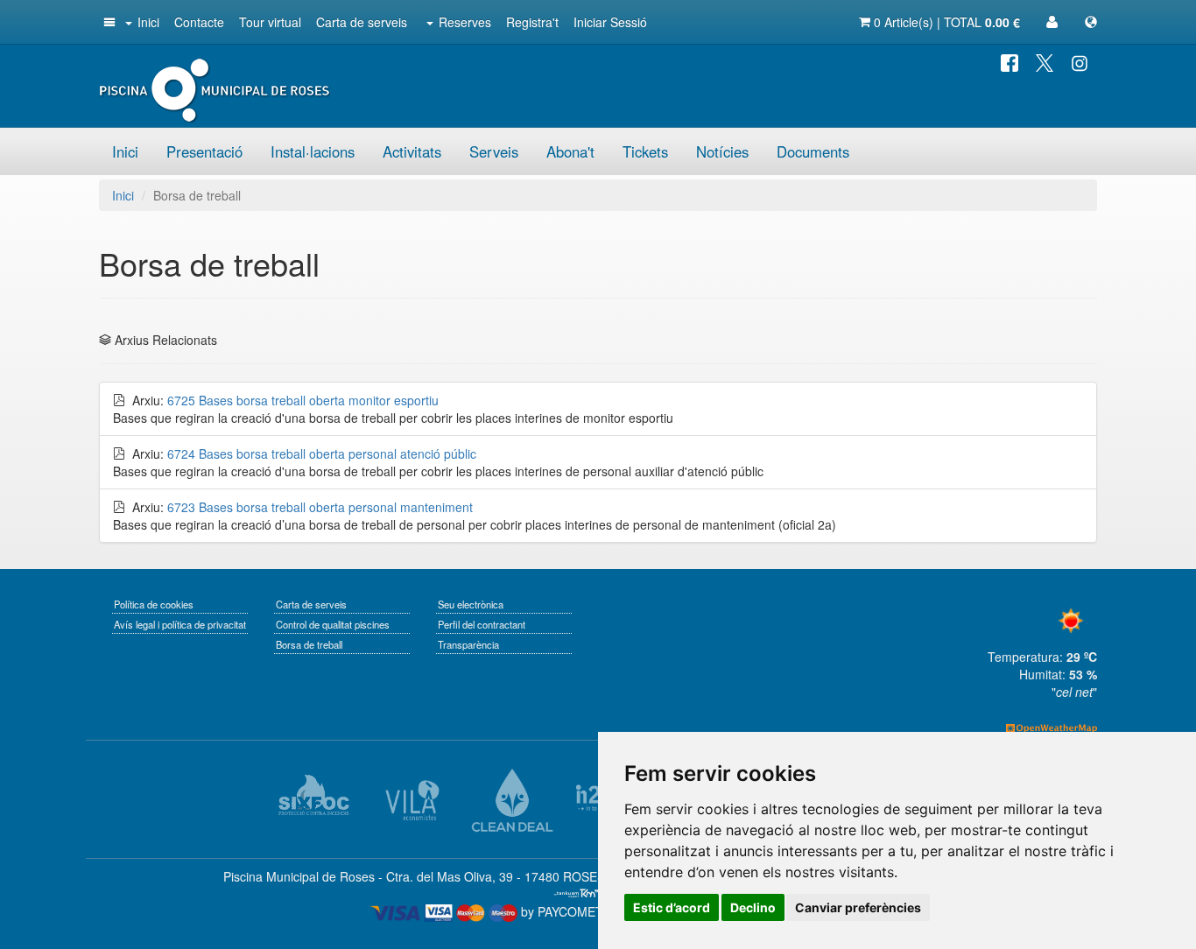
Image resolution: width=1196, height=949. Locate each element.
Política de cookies (153, 604)
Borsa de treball (309, 644)
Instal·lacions (313, 151)
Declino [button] (753, 907)
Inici (148, 22)
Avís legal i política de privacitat (180, 624)
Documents (813, 151)
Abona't (570, 151)
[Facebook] (1009, 61)
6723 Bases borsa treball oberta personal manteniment (320, 507)
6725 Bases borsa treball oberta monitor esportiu (303, 400)
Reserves (465, 22)
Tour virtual (270, 22)
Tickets (645, 151)
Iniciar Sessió (610, 22)
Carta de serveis (361, 22)
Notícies (722, 151)
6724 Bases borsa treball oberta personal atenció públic (321, 453)
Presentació (204, 151)
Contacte (199, 22)
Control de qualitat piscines (333, 624)
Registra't (532, 22)
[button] (108, 22)
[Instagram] (1079, 61)
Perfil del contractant (481, 624)
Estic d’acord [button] (671, 907)
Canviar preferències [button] (858, 907)
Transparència (468, 644)
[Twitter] (1044, 61)
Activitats (412, 151)
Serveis (493, 151)
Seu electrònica (470, 604)
